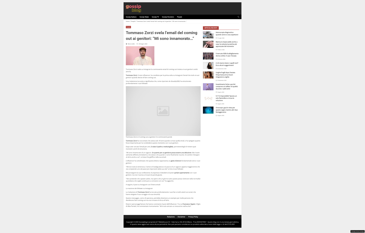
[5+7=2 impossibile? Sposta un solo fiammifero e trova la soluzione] (208, 98)
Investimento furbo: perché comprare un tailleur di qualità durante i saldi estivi (227, 86)
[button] (238, 17)
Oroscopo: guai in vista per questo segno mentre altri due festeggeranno (227, 110)
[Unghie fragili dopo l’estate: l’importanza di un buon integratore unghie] (208, 74)
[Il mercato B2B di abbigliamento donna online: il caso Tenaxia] (208, 56)
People (179, 17)
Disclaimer (181, 217)
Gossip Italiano (131, 17)
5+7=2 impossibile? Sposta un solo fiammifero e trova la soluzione (226, 98)
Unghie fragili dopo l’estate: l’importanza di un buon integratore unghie (225, 74)
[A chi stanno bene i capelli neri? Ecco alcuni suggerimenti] (208, 65)
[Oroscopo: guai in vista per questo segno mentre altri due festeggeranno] (208, 110)
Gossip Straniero (168, 17)
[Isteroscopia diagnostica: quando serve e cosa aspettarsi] (208, 34)
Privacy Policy (193, 217)
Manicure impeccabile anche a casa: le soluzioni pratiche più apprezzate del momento (226, 44)
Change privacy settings (357, 231)
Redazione (171, 217)
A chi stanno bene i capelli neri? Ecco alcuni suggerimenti (227, 64)
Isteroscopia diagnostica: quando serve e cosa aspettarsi (227, 33)
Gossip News (144, 17)
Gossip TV (155, 17)
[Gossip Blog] (133, 8)
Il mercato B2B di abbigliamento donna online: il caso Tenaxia (227, 54)
